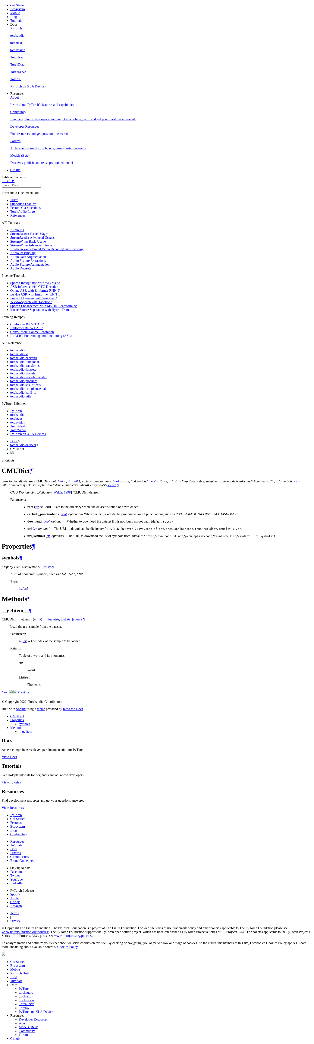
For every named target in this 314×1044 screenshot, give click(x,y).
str (25, 588)
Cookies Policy (67, 947)
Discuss (15, 853)
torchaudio (17, 350)
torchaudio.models (22, 373)
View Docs (9, 757)
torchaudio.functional (24, 362)
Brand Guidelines (22, 860)
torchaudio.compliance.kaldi (29, 388)
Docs (14, 441)
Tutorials (16, 20)
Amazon (16, 906)
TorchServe (18, 430)
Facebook (16, 872)
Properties (17, 720)
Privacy (15, 921)
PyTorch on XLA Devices (28, 434)
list (21, 588)
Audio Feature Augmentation (30, 264)
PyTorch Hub (19, 973)
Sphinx (21, 709)
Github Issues (19, 857)
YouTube (16, 879)
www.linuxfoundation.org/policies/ (25, 932)
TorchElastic (18, 426)
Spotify (15, 894)
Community (27, 1031)
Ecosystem (17, 9)
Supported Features (23, 204)
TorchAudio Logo (22, 211)
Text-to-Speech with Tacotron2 (31, 302)
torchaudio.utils (20, 396)
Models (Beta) (28, 1027)
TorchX (24, 1008)
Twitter (15, 875)
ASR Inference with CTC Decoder (33, 286)
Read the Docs (73, 709)
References (17, 215)
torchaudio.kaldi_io (23, 392)
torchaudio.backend (23, 358)
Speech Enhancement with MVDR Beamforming (43, 306)
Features (16, 822)
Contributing (18, 834)
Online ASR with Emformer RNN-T (35, 290)
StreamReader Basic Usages (29, 234)
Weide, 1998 (62, 492)
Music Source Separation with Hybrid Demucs (41, 310)
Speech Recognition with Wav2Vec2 (35, 283)
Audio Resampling (23, 253)
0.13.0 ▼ (8, 181)
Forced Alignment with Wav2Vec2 (33, 298)
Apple (14, 898)
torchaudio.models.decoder (28, 377)
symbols (24, 724)
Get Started (17, 5)
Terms (14, 913)
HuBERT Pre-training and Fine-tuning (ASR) (41, 336)
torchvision (17, 422)
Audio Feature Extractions (28, 260)
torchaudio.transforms (25, 365)
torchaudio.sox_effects (25, 385)
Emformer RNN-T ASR (26, 328)
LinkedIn (16, 883)
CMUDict (17, 716)
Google (15, 902)
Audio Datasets (20, 268)
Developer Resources (33, 1019)
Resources (17, 841)
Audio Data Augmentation (28, 257)
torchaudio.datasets (23, 369)
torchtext (16, 418)
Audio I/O (17, 230)
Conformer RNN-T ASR (27, 324)
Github (15, 1038)
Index (14, 200)
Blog (13, 17)
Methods (16, 727)
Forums (24, 1035)
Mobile (15, 13)
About (23, 1023)
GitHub (15, 170)
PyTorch (16, 411)
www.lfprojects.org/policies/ (73, 936)
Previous (23, 692)
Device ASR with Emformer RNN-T (35, 294)
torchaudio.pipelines (23, 381)
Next (5, 692)
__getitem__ (27, 731)
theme (41, 709)
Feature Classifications (25, 208)
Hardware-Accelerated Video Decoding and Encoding (47, 249)
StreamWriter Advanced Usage (31, 245)
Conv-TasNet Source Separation (32, 332)
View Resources (13, 808)
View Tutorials (12, 782)
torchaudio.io (19, 354)
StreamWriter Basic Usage (28, 241)
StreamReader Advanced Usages (32, 237)
